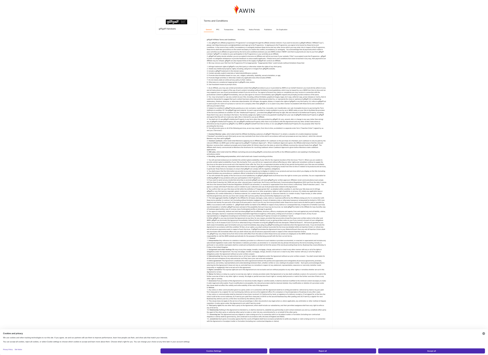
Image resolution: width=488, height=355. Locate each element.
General (209, 29)
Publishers (268, 29)
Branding (241, 29)
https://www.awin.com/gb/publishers (228, 45)
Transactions (228, 29)
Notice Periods (254, 29)
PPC (217, 29)
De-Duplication (281, 29)
